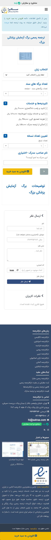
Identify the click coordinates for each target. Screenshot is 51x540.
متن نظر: (41, 245)
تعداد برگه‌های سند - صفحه (36, 88)
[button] (25, 75)
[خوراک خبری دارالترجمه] (44, 429)
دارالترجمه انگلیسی (41, 337)
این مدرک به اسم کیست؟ (36, 157)
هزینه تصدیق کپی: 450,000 (31, 119)
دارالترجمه (33, 528)
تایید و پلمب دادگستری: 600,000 (29, 108)
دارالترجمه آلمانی (42, 362)
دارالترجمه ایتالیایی (42, 366)
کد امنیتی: (40, 265)
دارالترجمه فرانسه (42, 345)
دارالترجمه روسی (42, 349)
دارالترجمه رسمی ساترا (40, 378)
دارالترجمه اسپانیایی (41, 341)
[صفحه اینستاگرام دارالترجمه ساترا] (48, 429)
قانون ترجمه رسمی (42, 386)
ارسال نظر (25, 281)
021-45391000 (40, 415)
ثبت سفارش (44, 382)
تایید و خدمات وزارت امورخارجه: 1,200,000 (26, 113)
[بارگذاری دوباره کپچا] (13, 270)
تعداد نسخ (43, 140)
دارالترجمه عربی (43, 353)
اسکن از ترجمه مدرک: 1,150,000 (30, 124)
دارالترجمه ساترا (43, 486)
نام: (43, 223)
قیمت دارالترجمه (42, 391)
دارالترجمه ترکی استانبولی (39, 358)
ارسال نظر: (40, 276)
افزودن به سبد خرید (24, 536)
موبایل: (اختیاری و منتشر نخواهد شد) (30, 234)
